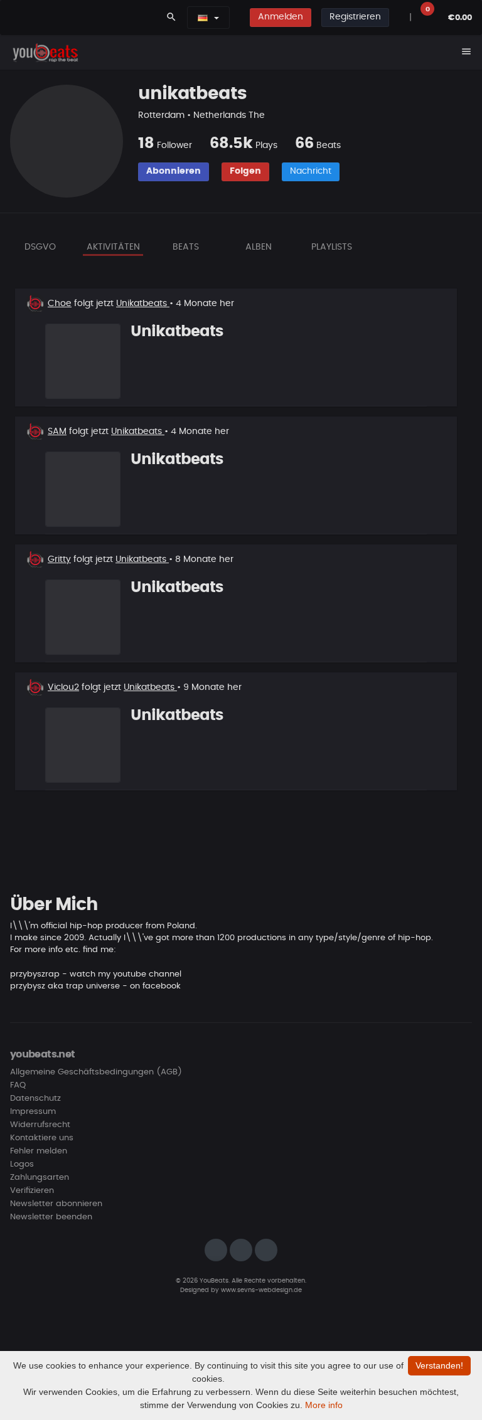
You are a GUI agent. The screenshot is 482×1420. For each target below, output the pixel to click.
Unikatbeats (142, 303)
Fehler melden (38, 1151)
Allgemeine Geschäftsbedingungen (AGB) (96, 1072)
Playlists (331, 247)
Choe (60, 303)
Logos (22, 1164)
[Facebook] (241, 1250)
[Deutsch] (203, 18)
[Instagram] (216, 1250)
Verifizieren (32, 1191)
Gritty (59, 559)
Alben (258, 247)
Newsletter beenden (51, 1217)
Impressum (33, 1112)
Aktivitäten (113, 247)
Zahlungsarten (39, 1178)
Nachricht (310, 171)
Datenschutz (35, 1098)
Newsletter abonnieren (56, 1204)
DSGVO (40, 247)
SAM (57, 431)
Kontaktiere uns (41, 1138)
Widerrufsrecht (40, 1125)
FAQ (18, 1085)
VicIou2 (63, 687)
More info (324, 1405)
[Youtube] (266, 1250)
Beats (186, 247)
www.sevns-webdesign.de (261, 1290)
